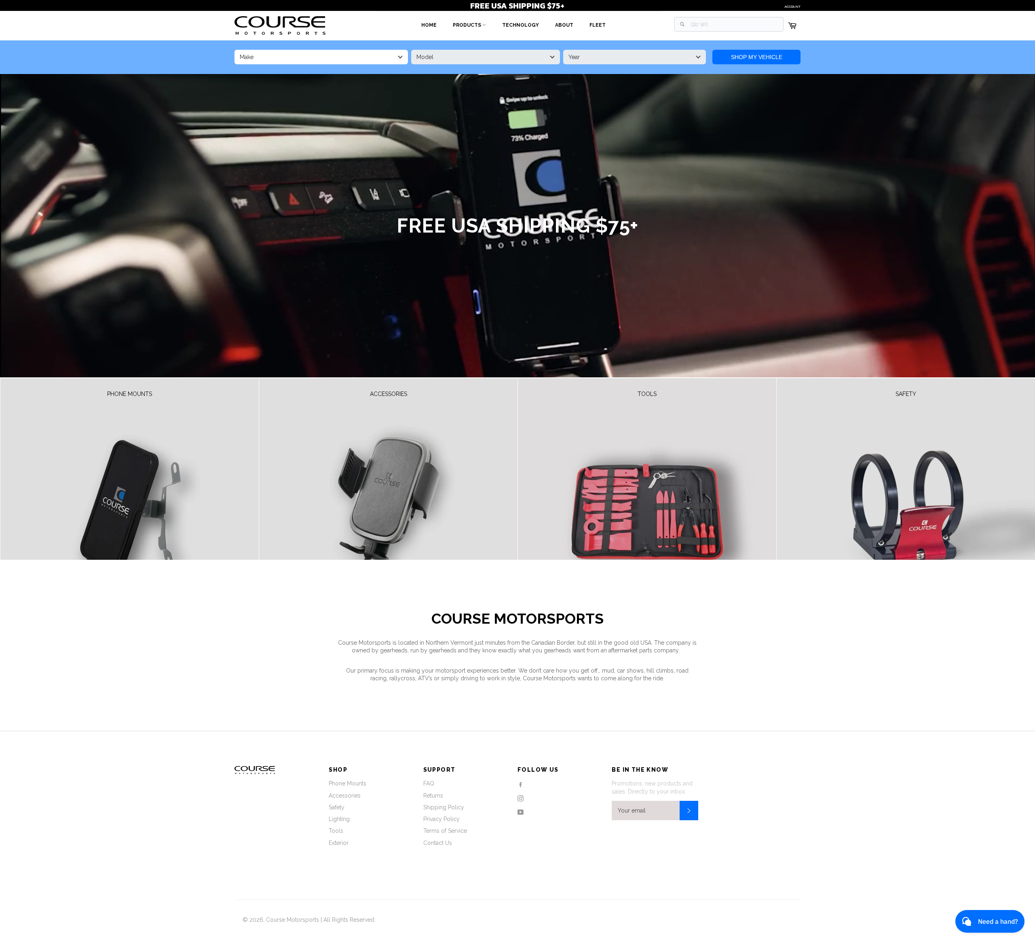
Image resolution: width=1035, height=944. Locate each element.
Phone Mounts (347, 783)
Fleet (597, 25)
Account (792, 6)
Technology (520, 25)
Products (467, 25)
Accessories (345, 795)
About (564, 25)
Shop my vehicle (756, 57)
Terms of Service (445, 831)
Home (429, 25)
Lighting (339, 819)
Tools (336, 831)
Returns (433, 795)
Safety (336, 807)
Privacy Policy (441, 819)
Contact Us (437, 843)
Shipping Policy (443, 807)
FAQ (428, 783)
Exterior (339, 843)
